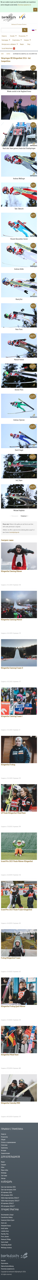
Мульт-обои (4, 1170)
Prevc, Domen (5, 1236)
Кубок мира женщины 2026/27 (10, 1201)
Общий (3, 1139)
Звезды (3, 1178)
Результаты (4, 1137)
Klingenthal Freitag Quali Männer (13, 1006)
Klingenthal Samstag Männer (11, 619)
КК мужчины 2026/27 (7, 1203)
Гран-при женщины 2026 (8, 1189)
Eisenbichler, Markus (7, 1217)
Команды (3, 1173)
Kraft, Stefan (4, 1228)
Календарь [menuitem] (5, 40)
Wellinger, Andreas (6, 1247)
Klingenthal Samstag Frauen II (12, 668)
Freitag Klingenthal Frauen (10, 958)
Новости (3, 1134)
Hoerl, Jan (4, 1223)
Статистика (4, 1145)
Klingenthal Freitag (8, 764)
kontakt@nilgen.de (14, 532)
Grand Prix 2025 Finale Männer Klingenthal (17, 861)
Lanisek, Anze (5, 1231)
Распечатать (4, 1263)
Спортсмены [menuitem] (16, 40)
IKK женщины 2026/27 (8, 1206)
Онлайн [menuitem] (12, 36)
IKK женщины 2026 (7, 1195)
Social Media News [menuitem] (8, 48)
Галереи (8, 54)
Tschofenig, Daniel (6, 1245)
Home (2, 54)
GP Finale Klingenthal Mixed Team (13, 813)
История (3, 1150)
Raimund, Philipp (6, 1239)
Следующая (24, 516)
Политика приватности (24, 5)
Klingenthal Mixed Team (9, 1054)
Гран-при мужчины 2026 (8, 1187)
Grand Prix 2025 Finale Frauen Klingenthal (16, 909)
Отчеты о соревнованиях (8, 1142)
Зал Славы (4, 1175)
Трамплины (4, 1148)
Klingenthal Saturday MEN (10, 1103)
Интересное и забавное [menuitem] (9, 44)
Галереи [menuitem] (26, 40)
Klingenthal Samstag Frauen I (11, 716)
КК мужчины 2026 (6, 1192)
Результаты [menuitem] (22, 36)
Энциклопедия (5, 1153)
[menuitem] (33, 30)
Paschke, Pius (5, 1234)
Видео (3, 1162)
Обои (2, 1167)
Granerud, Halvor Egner (7, 1220)
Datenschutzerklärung (7, 1266)
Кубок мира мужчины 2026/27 (10, 1198)
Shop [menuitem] (28, 44)
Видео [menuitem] (22, 44)
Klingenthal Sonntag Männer (11, 571)
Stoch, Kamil (4, 1242)
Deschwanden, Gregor (7, 1215)
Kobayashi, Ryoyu (6, 1225)
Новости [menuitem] (4, 36)
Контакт (3, 1260)
